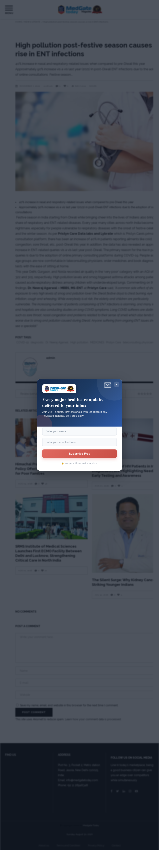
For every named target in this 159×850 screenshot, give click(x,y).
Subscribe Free (79, 453)
